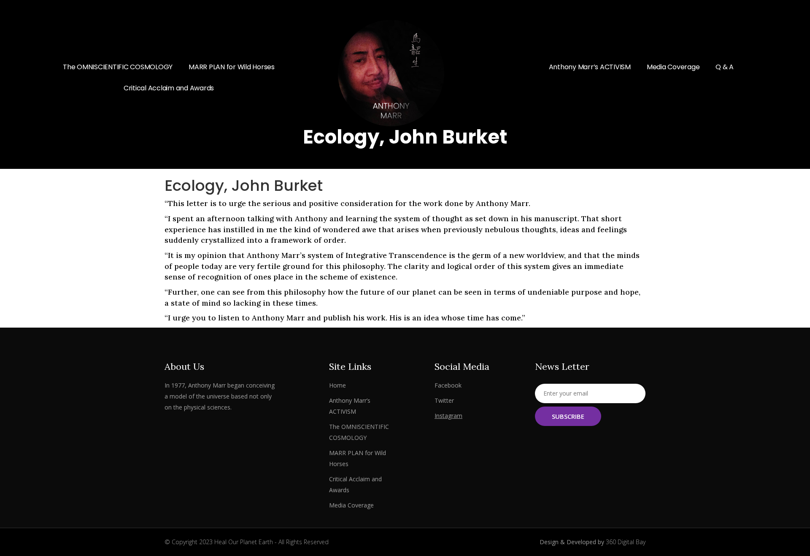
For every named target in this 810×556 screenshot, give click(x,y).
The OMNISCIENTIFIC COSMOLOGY (118, 67)
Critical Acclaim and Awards (169, 88)
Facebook (448, 385)
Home (337, 385)
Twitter (444, 400)
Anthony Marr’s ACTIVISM (590, 67)
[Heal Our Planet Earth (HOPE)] (405, 73)
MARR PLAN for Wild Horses (232, 67)
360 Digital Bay (625, 542)
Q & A (725, 67)
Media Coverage (673, 67)
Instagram (448, 416)
